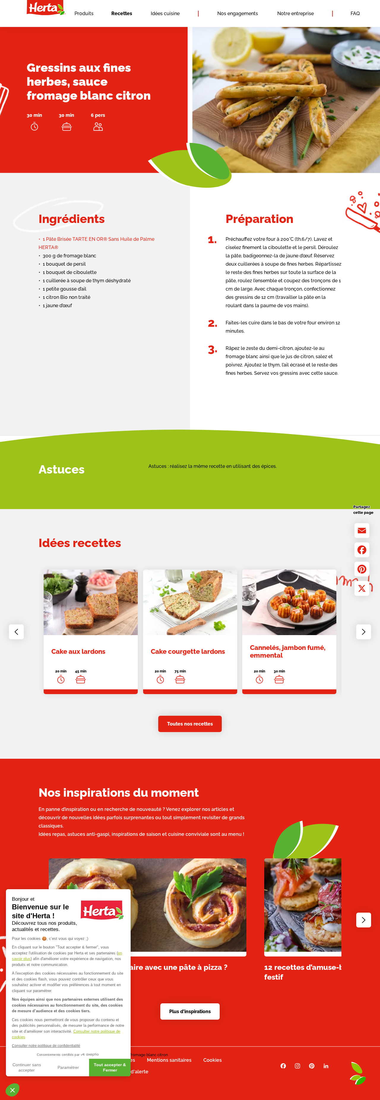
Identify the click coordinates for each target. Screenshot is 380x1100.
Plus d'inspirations (190, 1011)
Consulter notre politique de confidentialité (46, 1046)
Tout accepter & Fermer (110, 1067)
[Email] (361, 530)
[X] (361, 588)
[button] (12, 1090)
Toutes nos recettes (190, 724)
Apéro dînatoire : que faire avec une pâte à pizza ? (138, 966)
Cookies (212, 1060)
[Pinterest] (361, 569)
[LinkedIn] (326, 1066)
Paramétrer (68, 1067)
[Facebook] (361, 549)
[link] (91, 632)
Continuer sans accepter (26, 1067)
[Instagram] (297, 1066)
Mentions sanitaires (169, 1060)
